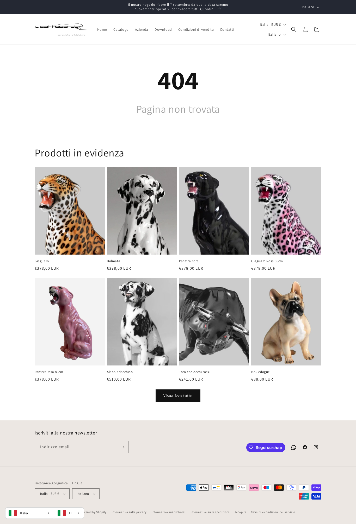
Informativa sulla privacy (129, 512)
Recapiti (240, 512)
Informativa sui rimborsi (169, 512)
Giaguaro (42, 261)
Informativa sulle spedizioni (210, 512)
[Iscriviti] (122, 447)
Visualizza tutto (178, 395)
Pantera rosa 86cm (49, 372)
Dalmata (113, 261)
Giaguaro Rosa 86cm (267, 261)
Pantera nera (189, 261)
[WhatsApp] (293, 447)
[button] (293, 29)
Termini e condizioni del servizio (273, 512)
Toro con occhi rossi (194, 372)
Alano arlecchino (120, 372)
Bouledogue (260, 372)
